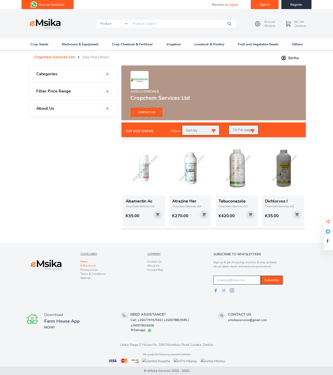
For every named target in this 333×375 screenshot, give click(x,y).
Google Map (155, 270)
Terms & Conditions (93, 274)
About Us (153, 266)
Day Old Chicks (96, 57)
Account (269, 22)
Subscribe (272, 280)
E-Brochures (88, 266)
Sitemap (85, 278)
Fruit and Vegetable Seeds (258, 44)
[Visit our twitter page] (224, 290)
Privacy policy (89, 270)
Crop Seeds (39, 44)
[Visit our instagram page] (232, 290)
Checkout (300, 26)
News (84, 261)
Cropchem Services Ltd (54, 57)
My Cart (299, 22)
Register (296, 4)
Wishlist (269, 26)
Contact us (146, 112)
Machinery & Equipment (80, 44)
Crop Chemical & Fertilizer (132, 44)
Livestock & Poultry (209, 44)
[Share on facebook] (328, 241)
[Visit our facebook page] (215, 290)
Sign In (265, 4)
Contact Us (154, 261)
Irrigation (173, 44)
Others (297, 44)
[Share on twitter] (328, 231)
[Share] (328, 221)
